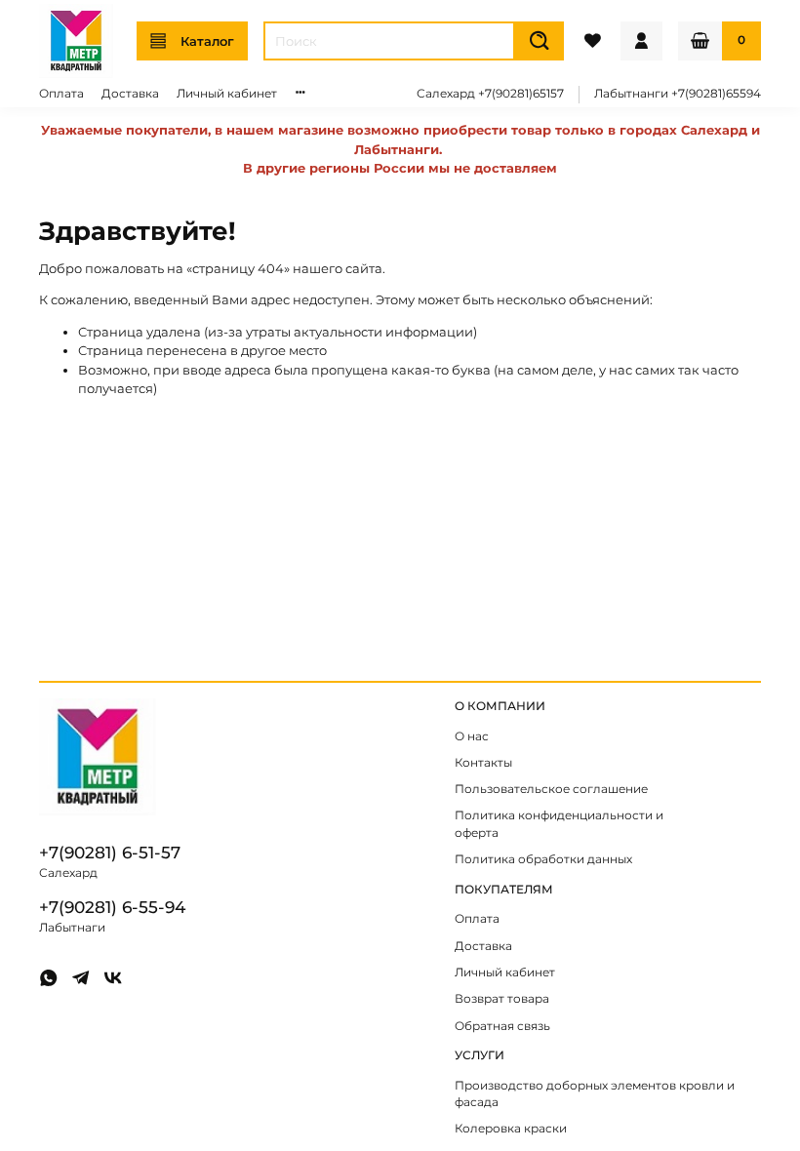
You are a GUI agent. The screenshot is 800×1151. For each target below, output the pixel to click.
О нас (472, 736)
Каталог (207, 41)
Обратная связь (502, 1026)
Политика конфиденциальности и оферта (559, 824)
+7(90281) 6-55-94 (112, 907)
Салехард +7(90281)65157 (490, 93)
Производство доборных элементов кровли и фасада (595, 1094)
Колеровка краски (511, 1128)
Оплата (61, 93)
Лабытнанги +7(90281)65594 (677, 93)
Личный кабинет (227, 93)
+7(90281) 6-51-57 (109, 852)
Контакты (483, 763)
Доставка (130, 93)
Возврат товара (502, 999)
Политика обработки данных (543, 859)
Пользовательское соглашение (551, 789)
